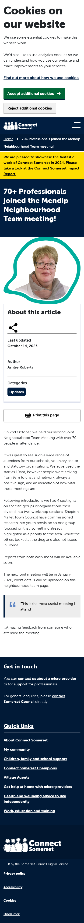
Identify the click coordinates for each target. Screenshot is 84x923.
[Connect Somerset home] (20, 125)
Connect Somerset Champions (30, 768)
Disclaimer (12, 914)
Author (13, 361)
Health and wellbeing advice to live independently (35, 799)
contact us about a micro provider (47, 678)
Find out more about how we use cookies (41, 77)
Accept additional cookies (30, 93)
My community (17, 749)
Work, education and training (29, 810)
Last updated (19, 340)
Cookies (10, 900)
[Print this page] (42, 415)
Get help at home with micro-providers (38, 786)
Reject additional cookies (29, 108)
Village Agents (16, 777)
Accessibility (13, 887)
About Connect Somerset (26, 740)
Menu (77, 125)
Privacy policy (14, 873)
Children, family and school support (35, 758)
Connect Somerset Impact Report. (41, 171)
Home (8, 139)
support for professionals (35, 684)
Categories (17, 383)
